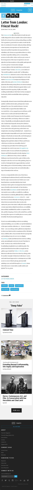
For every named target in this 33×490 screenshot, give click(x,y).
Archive (3, 439)
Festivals (11, 285)
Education (3, 455)
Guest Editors (4, 437)
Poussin (24, 263)
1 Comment (5, 295)
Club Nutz (18, 69)
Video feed (3, 463)
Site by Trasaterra (14, 486)
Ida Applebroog (23, 148)
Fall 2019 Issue (5, 1)
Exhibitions (4, 285)
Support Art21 (27, 3)
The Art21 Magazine (5, 433)
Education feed (4, 465)
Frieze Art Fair (7, 35)
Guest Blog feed (4, 467)
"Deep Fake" (12, 1)
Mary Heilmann (5, 289)
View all (16, 410)
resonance (17, 197)
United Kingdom (14, 289)
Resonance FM (9, 79)
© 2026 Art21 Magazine (6, 486)
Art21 (2, 3)
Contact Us (3, 442)
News (2, 452)
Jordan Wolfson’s (17, 82)
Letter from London (6, 19)
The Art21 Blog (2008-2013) (7, 435)
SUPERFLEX (6, 74)
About (5, 3)
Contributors (3, 5)
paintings (5, 238)
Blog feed (3, 460)
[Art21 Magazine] (16, 9)
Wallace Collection (19, 251)
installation (14, 189)
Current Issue (4, 450)
